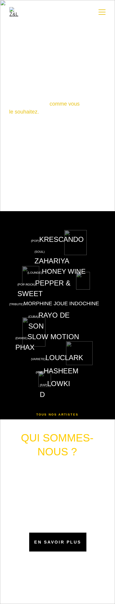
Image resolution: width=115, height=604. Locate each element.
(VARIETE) (38, 359)
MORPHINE (38, 303)
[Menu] (102, 12)
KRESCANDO (61, 239)
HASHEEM (61, 371)
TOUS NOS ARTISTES (57, 414)
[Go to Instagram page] (57, 579)
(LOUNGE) (34, 272)
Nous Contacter (57, 187)
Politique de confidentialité (51, 600)
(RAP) (43, 385)
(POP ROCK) (26, 284)
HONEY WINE (64, 271)
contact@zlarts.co (56, 563)
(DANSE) (21, 338)
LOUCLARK (64, 358)
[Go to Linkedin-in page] (67, 579)
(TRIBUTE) (16, 304)
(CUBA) (33, 316)
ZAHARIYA (51, 261)
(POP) (35, 240)
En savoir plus (57, 542)
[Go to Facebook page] (48, 579)
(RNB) (40, 372)
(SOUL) (39, 251)
